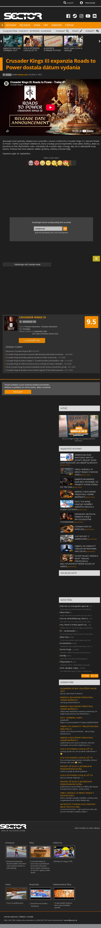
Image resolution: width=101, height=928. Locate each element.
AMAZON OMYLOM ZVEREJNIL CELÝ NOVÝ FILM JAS (11, 50)
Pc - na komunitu (67, 630)
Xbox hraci (64, 612)
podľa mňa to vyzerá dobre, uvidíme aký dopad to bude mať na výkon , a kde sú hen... (79, 787)
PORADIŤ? (89, 31)
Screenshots (65, 643)
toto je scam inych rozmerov (71, 693)
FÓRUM (69, 25)
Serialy (63, 655)
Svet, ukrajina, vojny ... (70, 668)
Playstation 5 (66, 661)
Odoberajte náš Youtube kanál (27, 264)
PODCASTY (23, 31)
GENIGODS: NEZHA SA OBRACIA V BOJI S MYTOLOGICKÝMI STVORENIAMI (77, 518)
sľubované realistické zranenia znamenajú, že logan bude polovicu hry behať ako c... (78, 712)
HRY (46, 25)
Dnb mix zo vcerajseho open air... (75, 606)
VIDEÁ (37, 25)
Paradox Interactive (32, 326)
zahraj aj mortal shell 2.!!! (70, 702)
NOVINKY (11, 25)
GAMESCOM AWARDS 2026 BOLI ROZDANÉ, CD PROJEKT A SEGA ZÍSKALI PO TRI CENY (79, 483)
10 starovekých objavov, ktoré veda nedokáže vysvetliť (63, 905)
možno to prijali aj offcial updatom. (73, 771)
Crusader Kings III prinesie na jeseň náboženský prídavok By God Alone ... (35, 354)
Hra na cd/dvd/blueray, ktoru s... (74, 618)
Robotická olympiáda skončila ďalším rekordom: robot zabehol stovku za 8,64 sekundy (16, 864)
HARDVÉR (56, 25)
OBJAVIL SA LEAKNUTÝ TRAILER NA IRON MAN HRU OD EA (85, 549)
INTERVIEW (34, 31)
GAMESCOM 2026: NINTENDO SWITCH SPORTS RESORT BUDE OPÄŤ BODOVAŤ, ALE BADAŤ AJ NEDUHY (79, 458)
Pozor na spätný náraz (15, 903)
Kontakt (30, 917)
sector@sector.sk (70, 920)
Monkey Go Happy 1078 (63, 861)
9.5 (91, 321)
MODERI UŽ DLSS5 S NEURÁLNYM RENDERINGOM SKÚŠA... (76, 767)
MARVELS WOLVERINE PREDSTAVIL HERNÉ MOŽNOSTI (76, 698)
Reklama (22, 917)
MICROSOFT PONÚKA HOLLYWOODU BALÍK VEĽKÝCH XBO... (77, 805)
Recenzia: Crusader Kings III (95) (18, 351)
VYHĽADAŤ (60, 31)
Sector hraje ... (66, 649)
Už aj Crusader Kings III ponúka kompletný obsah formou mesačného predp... (37, 367)
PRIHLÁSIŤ (17, 392)
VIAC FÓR (94, 676)
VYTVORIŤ (85, 676)
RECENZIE (25, 25)
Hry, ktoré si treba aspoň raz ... (74, 624)
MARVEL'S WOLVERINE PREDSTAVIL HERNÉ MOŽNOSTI (85, 494)
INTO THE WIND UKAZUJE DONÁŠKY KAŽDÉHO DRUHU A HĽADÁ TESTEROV (77, 505)
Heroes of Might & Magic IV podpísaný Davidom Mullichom (78, 440)
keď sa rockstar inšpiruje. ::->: (71, 777)
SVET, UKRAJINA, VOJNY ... (72, 717)
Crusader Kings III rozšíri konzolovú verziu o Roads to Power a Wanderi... (35, 364)
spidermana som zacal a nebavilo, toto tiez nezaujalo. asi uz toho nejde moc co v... (77, 744)
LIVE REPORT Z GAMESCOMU (82, 537)
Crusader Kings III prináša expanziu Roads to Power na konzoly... (32, 357)
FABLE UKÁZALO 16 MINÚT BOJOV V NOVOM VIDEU (86, 472)
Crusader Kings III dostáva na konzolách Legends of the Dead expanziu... (35, 370)
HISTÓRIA (13, 31)
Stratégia (26, 329)
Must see (64, 637)
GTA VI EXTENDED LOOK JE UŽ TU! (32, 49)
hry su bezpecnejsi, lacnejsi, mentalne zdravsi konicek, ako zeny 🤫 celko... (78, 761)
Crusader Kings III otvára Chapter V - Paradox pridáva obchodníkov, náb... (35, 360)
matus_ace (22, 74)
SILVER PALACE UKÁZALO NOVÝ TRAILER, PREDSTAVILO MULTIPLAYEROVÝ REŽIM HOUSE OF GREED (79, 561)
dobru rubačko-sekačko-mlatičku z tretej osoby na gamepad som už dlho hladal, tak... (79, 799)
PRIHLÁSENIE (90, 3)
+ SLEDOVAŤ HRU (32, 340)
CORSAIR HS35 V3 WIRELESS (83, 527)
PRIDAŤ (75, 31)
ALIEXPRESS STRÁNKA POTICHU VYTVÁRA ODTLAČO (52, 50)
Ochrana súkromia (11, 917)
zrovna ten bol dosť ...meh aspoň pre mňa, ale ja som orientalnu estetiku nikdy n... (78, 810)
